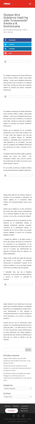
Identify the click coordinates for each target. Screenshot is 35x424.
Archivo (10, 32)
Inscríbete (11, 411)
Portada (7, 406)
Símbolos (16, 406)
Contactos (24, 408)
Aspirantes (24, 411)
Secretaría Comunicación (14, 30)
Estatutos (24, 406)
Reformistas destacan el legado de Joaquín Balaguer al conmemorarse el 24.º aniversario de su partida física (17, 376)
